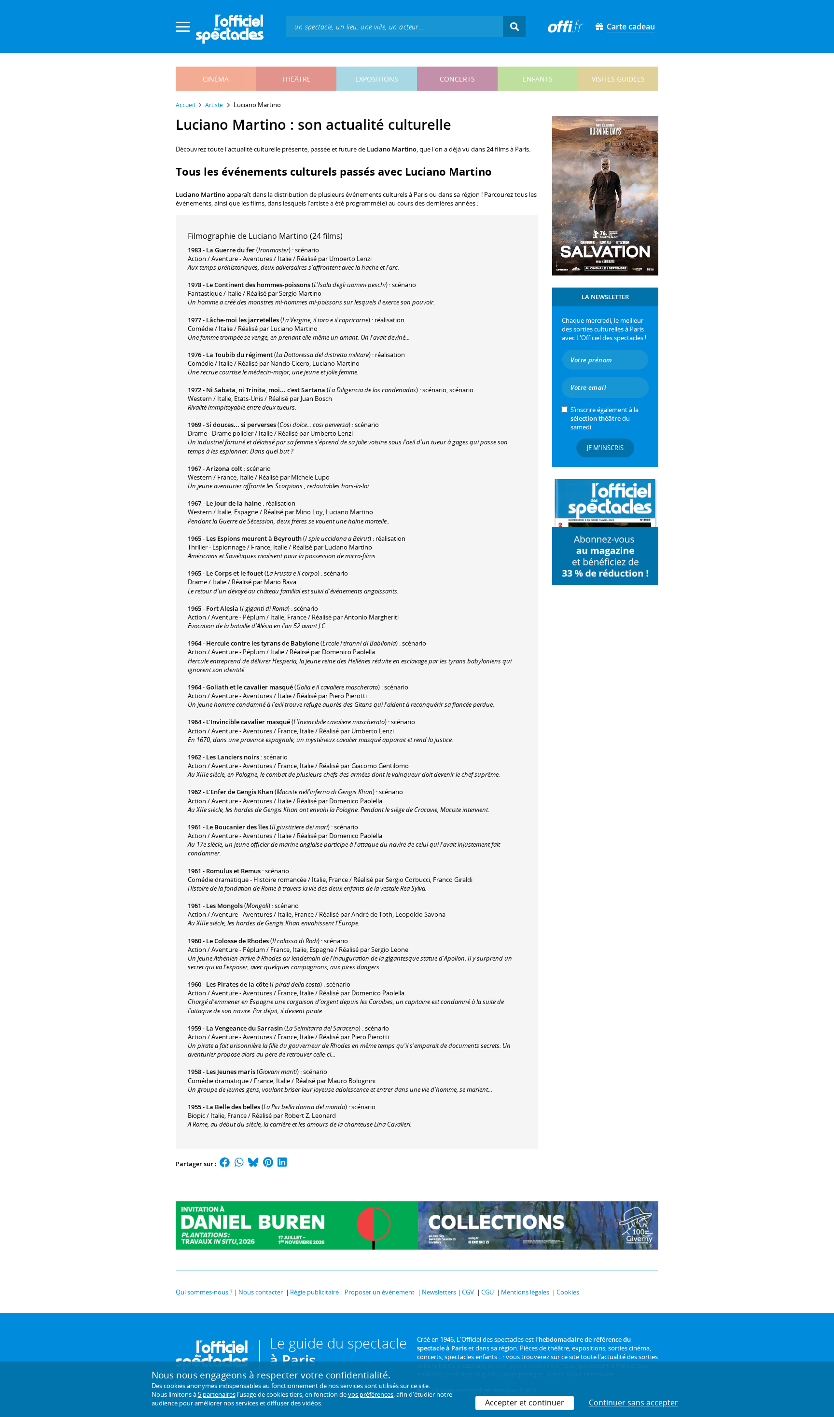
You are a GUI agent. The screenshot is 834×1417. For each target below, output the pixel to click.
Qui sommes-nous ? (204, 1292)
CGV (468, 1292)
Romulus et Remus (233, 871)
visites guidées (618, 78)
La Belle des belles (233, 1106)
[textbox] (394, 26)
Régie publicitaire (314, 1292)
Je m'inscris (605, 447)
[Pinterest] (268, 1163)
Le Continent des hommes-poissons (258, 284)
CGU (487, 1292)
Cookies (567, 1292)
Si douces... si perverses (241, 424)
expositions (376, 78)
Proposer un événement (380, 1292)
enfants (538, 78)
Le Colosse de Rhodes (237, 940)
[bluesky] (253, 1163)
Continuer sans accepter (633, 1402)
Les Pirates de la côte (237, 984)
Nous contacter (260, 1292)
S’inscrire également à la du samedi (604, 418)
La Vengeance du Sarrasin (244, 1028)
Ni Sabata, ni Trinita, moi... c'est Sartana (265, 389)
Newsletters (439, 1292)
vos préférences (370, 1394)
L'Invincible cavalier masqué (248, 721)
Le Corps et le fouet (234, 573)
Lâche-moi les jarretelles (242, 320)
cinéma (216, 78)
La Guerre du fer (230, 250)
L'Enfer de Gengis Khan (239, 791)
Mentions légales (525, 1292)
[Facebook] (225, 1163)
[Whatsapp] (239, 1163)
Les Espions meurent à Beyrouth (254, 538)
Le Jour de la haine (233, 503)
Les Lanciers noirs (232, 757)
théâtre (296, 78)
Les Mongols (224, 905)
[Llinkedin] (282, 1163)
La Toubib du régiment (239, 354)
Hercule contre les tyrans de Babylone (262, 643)
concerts (457, 78)
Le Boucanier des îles (237, 827)
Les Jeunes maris (230, 1071)
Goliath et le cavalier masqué (249, 687)
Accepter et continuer (524, 1402)
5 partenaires (217, 1394)
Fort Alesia (222, 608)
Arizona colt (224, 468)
